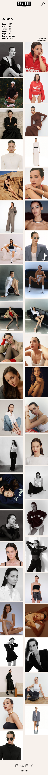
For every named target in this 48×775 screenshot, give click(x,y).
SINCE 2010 (24, 771)
